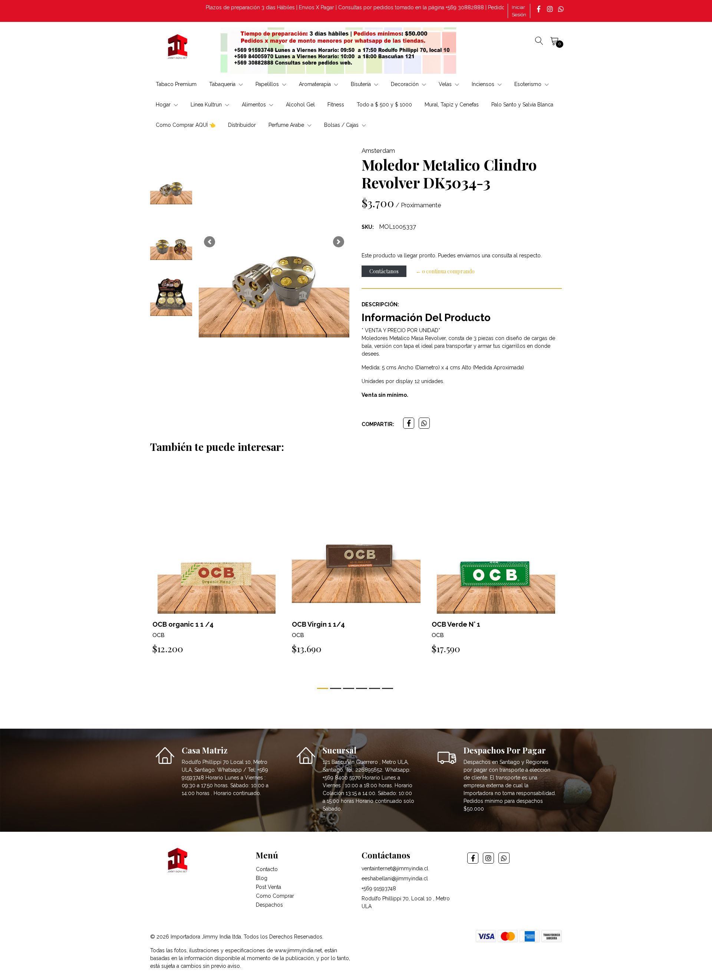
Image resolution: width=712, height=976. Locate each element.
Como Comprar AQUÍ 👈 (185, 125)
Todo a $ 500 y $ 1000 (384, 105)
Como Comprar (275, 896)
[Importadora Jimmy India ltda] (178, 47)
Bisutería (361, 84)
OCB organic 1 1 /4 (183, 624)
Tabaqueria (223, 84)
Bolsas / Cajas (342, 125)
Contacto (267, 869)
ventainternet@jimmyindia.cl (395, 868)
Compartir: (378, 424)
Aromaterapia (315, 84)
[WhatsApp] (561, 9)
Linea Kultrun (207, 105)
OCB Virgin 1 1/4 (318, 624)
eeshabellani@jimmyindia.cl (395, 878)
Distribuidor (242, 125)
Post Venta (268, 887)
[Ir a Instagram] (550, 9)
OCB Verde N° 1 (456, 624)
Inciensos (484, 84)
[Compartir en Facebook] (408, 423)
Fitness (335, 105)
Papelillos (268, 84)
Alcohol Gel (300, 105)
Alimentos (254, 105)
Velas (446, 84)
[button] (209, 241)
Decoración (405, 84)
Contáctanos (384, 271)
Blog (261, 878)
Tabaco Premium (176, 84)
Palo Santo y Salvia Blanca (522, 105)
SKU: (368, 227)
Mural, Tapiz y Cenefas (452, 105)
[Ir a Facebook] (539, 9)
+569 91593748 (379, 888)
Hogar (164, 105)
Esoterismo (528, 84)
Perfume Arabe (287, 125)
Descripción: (380, 304)
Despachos (269, 905)
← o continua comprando (445, 271)
